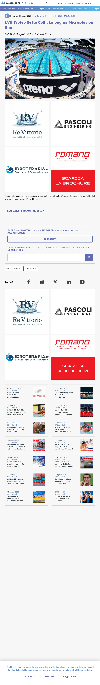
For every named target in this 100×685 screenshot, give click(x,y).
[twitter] (55, 281)
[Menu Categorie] (96, 2)
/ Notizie (38, 16)
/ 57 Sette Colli (68, 16)
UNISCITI (51, 239)
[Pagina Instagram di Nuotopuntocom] (25, 3)
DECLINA (50, 676)
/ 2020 (59, 16)
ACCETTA (30, 676)
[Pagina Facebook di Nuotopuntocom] (22, 3)
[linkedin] (68, 281)
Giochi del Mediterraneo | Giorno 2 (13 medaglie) (55, 9)
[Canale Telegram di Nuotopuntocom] (32, 3)
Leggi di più (69, 676)
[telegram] (82, 281)
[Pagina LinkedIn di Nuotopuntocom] (28, 3)
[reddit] (41, 281)
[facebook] (28, 281)
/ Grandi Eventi (49, 16)
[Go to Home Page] (33, 16)
